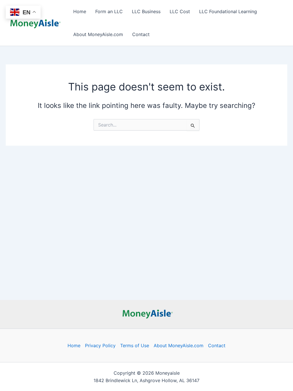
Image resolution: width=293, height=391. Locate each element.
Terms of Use (134, 345)
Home (79, 11)
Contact (141, 34)
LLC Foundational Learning (228, 11)
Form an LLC (109, 11)
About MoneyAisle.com (98, 34)
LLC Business (146, 11)
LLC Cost (180, 11)
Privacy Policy (100, 345)
